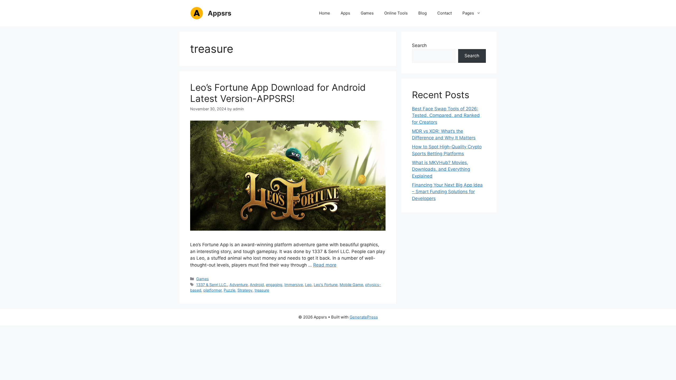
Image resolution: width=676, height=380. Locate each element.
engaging (274, 284)
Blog (422, 13)
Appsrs (219, 13)
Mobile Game (351, 284)
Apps (345, 13)
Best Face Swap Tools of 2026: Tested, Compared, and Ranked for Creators (446, 115)
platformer (212, 290)
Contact (444, 13)
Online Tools (396, 13)
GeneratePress (364, 317)
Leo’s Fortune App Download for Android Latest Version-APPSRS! (278, 93)
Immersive (293, 284)
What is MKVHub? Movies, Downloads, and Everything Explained (441, 169)
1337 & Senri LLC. (211, 284)
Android (257, 284)
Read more (324, 265)
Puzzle (229, 290)
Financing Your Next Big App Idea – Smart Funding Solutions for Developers (447, 191)
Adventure (238, 284)
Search (419, 45)
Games (367, 13)
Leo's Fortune (325, 284)
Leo (308, 284)
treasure (262, 290)
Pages (468, 13)
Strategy (244, 290)
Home (324, 13)
